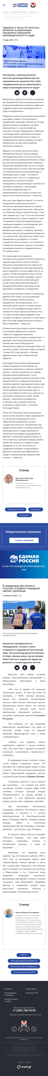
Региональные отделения (10, 994)
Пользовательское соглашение (24, 1047)
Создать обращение (24, 540)
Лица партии (31, 989)
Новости (33, 12)
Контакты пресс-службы (11, 1000)
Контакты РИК (32, 993)
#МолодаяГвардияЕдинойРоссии (24, 961)
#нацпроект (24, 515)
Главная (6, 12)
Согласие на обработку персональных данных (24, 1055)
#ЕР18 (24, 955)
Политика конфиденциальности (24, 1049)
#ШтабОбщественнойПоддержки (24, 966)
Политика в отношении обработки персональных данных (24, 1052)
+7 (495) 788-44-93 (24, 1010)
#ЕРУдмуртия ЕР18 (15, 509)
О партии (8, 989)
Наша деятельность (19, 12)
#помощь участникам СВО (24, 972)
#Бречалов (35, 509)
